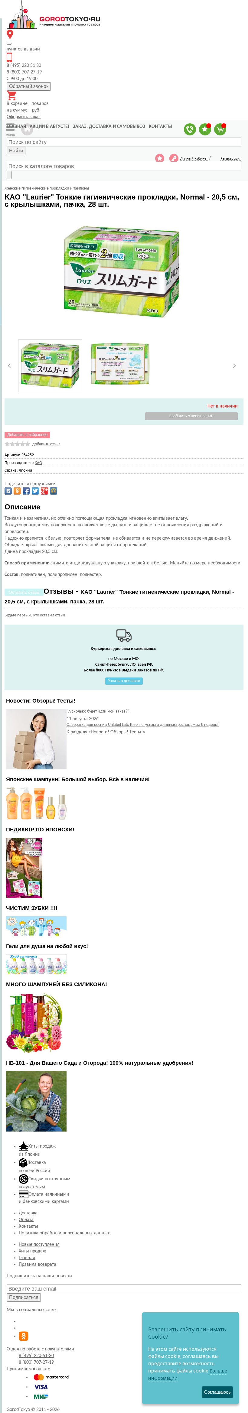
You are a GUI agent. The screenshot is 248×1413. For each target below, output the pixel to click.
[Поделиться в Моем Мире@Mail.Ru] (53, 491)
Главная (27, 1257)
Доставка (28, 1213)
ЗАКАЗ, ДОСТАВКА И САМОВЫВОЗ (109, 126)
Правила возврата (37, 1264)
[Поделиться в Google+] (44, 491)
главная (16, 126)
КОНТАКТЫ (160, 126)
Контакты (28, 1226)
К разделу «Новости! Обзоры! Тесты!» (106, 732)
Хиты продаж (32, 1251)
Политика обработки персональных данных (64, 1233)
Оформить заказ (24, 117)
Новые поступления (39, 1244)
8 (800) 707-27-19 (36, 1362)
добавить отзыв (46, 444)
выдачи (23, 49)
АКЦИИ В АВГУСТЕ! (49, 126)
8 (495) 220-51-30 (36, 1355)
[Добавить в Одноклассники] (17, 491)
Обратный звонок (28, 86)
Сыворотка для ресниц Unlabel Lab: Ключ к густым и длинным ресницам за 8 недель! (143, 725)
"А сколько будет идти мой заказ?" (98, 711)
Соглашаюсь (217, 1392)
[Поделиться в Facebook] (26, 491)
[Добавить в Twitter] (35, 491)
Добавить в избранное (27, 435)
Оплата (26, 1219)
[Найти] (9, 175)
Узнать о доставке (124, 681)
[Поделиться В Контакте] (8, 491)
